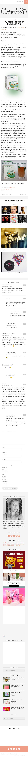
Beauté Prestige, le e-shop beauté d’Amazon (14, 224)
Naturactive (3, 29)
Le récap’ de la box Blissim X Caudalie (16, 693)
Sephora (9, 542)
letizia (8, 298)
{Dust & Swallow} (7, 364)
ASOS (15, 544)
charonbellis (12, 187)
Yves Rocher (13, 542)
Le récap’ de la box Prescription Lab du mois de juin (17, 686)
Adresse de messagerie (4, 453)
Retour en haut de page (20, 755)
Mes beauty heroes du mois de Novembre (12, 248)
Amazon (5, 545)
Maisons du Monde (11, 545)
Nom (3, 447)
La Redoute (11, 544)
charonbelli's (14, 311)
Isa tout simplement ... (9, 333)
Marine (4, 384)
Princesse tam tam (21, 544)
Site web (4, 459)
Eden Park (18, 545)
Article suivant (21, 194)
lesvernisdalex (7, 285)
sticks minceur (21, 27)
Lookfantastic (6, 544)
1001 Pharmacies (20, 542)
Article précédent (7, 194)
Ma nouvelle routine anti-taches (17, 677)
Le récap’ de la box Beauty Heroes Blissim (16, 700)
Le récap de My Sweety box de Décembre (12, 272)
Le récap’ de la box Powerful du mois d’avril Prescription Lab (17, 708)
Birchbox (5, 542)
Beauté (14, 20)
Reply (24, 285)
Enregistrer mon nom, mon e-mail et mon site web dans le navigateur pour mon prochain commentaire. (5, 474)
